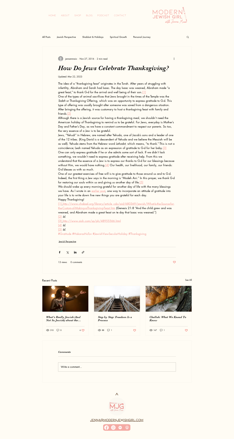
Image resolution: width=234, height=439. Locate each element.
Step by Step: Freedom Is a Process (115, 318)
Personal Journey (141, 36)
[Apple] (127, 427)
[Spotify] (120, 427)
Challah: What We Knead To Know (167, 318)
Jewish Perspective (66, 36)
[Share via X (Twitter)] (67, 252)
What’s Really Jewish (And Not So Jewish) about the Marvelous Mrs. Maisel (63, 318)
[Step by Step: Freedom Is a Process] (117, 299)
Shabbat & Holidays (92, 36)
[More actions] (174, 59)
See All (188, 279)
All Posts (46, 36)
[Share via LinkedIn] (75, 252)
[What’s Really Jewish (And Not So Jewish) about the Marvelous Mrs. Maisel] (65, 299)
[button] (187, 37)
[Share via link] (83, 252)
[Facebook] (106, 427)
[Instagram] (113, 427)
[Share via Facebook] (59, 252)
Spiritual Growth (118, 36)
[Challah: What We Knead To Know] (169, 299)
